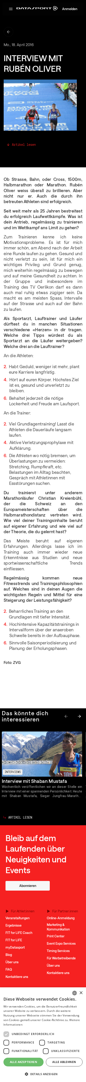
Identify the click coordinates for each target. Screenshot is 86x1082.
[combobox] (74, 993)
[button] (11, 9)
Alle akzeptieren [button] (23, 1062)
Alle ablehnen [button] (64, 1062)
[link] (28, 886)
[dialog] (43, 1034)
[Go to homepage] (37, 9)
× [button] (81, 993)
